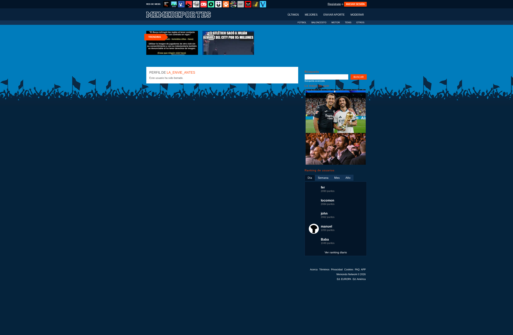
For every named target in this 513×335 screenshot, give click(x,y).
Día (310, 177)
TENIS (348, 22)
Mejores (311, 14)
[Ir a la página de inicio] (182, 14)
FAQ (357, 269)
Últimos (293, 14)
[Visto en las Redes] (181, 4)
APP (363, 269)
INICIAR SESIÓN (355, 4)
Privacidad (337, 269)
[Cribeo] (211, 4)
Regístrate (334, 4)
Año (347, 177)
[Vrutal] (203, 4)
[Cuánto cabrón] (196, 4)
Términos (324, 269)
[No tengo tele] (233, 4)
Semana (323, 177)
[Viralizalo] (263, 4)
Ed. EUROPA (344, 279)
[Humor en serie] (218, 4)
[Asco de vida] (166, 4)
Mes (337, 177)
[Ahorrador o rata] (255, 4)
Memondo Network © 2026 (351, 274)
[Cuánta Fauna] (226, 4)
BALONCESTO (318, 22)
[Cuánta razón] (174, 4)
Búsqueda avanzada (315, 81)
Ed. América (359, 279)
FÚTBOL (302, 22)
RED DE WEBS (153, 4)
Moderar (357, 14)
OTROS (360, 22)
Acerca (314, 269)
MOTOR (335, 22)
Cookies (348, 269)
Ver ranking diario (336, 252)
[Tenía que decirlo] (248, 4)
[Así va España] (189, 4)
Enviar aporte (334, 14)
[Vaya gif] (240, 4)
